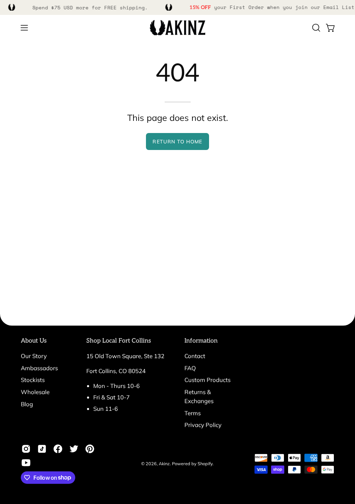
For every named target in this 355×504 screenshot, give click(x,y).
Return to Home (177, 142)
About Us (34, 340)
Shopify (205, 463)
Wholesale (35, 392)
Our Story (34, 356)
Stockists (33, 379)
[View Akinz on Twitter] (74, 448)
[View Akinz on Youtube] (26, 462)
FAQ (190, 367)
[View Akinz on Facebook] (58, 448)
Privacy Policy (203, 424)
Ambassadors (39, 367)
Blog (27, 403)
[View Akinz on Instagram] (26, 448)
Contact (194, 356)
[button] (315, 28)
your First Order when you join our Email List (272, 7)
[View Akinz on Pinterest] (90, 448)
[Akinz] (177, 28)
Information (201, 340)
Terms (192, 412)
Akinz (164, 463)
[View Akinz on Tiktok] (42, 448)
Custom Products (207, 379)
